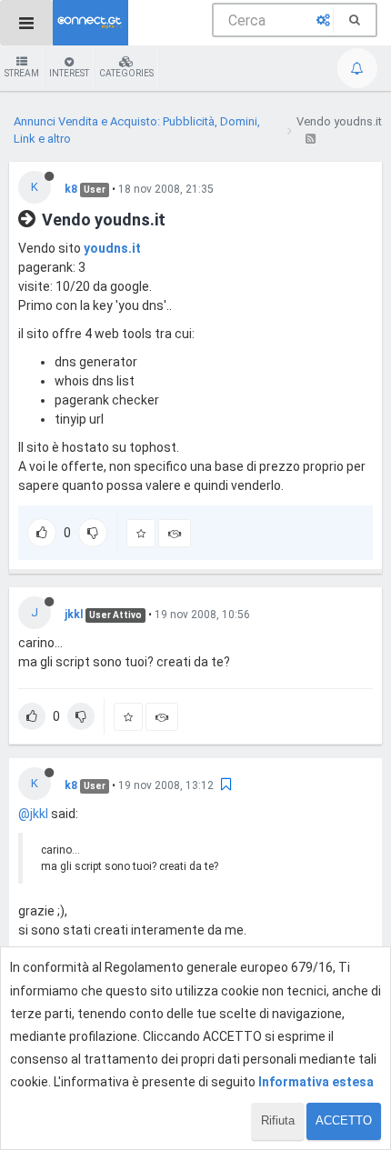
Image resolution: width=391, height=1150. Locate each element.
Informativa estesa (316, 1082)
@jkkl (33, 813)
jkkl (74, 614)
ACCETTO (344, 1120)
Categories (126, 73)
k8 (71, 189)
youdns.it (112, 248)
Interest (69, 73)
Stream (22, 73)
